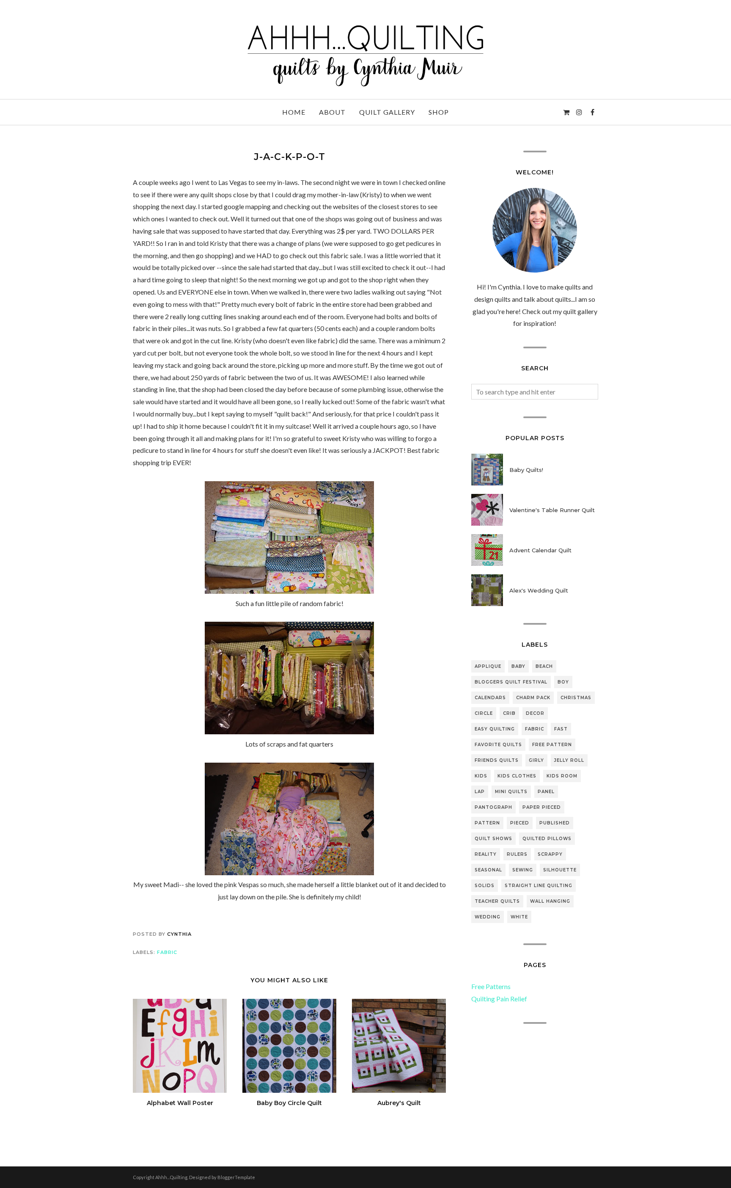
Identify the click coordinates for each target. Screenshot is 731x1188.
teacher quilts (497, 901)
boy (563, 682)
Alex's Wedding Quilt (538, 590)
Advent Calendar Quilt (540, 550)
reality (486, 854)
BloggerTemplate (236, 1177)
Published (554, 823)
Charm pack (533, 697)
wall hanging (550, 901)
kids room (562, 776)
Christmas (576, 697)
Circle (484, 713)
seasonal (488, 870)
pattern (487, 823)
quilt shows (493, 838)
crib (509, 713)
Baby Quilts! (526, 469)
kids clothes (516, 776)
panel (546, 791)
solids (485, 885)
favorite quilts (498, 744)
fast (561, 729)
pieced (519, 823)
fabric (167, 952)
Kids (481, 776)
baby (518, 666)
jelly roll (569, 760)
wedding (487, 917)
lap (480, 791)
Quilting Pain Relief (499, 999)
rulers (517, 854)
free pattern (552, 744)
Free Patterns (491, 986)
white (519, 917)
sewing (522, 870)
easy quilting (495, 729)
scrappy (550, 854)
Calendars (490, 697)
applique (488, 666)
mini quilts (511, 791)
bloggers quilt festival (511, 682)
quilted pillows (547, 838)
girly (536, 760)
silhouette (560, 870)
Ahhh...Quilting (171, 1177)
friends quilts (497, 760)
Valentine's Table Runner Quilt (552, 510)
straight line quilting (538, 885)
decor (535, 713)
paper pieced (541, 807)
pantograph (493, 807)
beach (544, 666)
